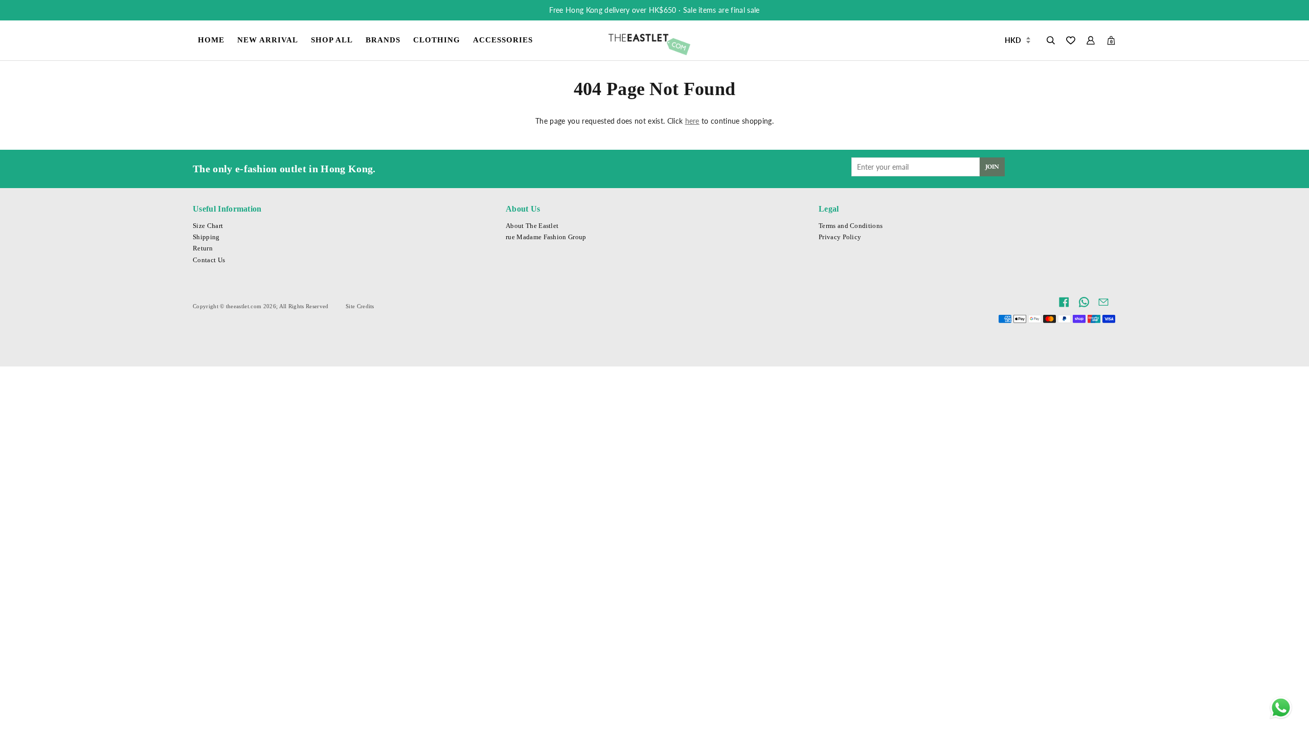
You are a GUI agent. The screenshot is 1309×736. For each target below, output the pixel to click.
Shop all (332, 39)
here (692, 121)
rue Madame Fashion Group (546, 237)
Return (203, 248)
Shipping (206, 237)
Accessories (503, 39)
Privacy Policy (840, 237)
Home (211, 39)
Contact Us (209, 260)
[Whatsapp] (1281, 708)
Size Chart (208, 225)
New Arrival (267, 39)
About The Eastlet (532, 225)
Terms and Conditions (851, 225)
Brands (383, 39)
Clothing (436, 39)
